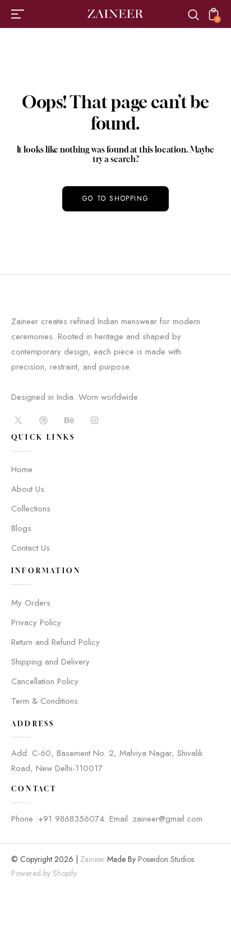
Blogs (21, 528)
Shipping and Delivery (50, 662)
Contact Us (30, 548)
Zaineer (92, 859)
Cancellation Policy (44, 681)
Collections (30, 508)
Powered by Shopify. (44, 873)
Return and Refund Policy (55, 642)
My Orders (30, 603)
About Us (27, 489)
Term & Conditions (44, 701)
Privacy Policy (36, 622)
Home (22, 469)
